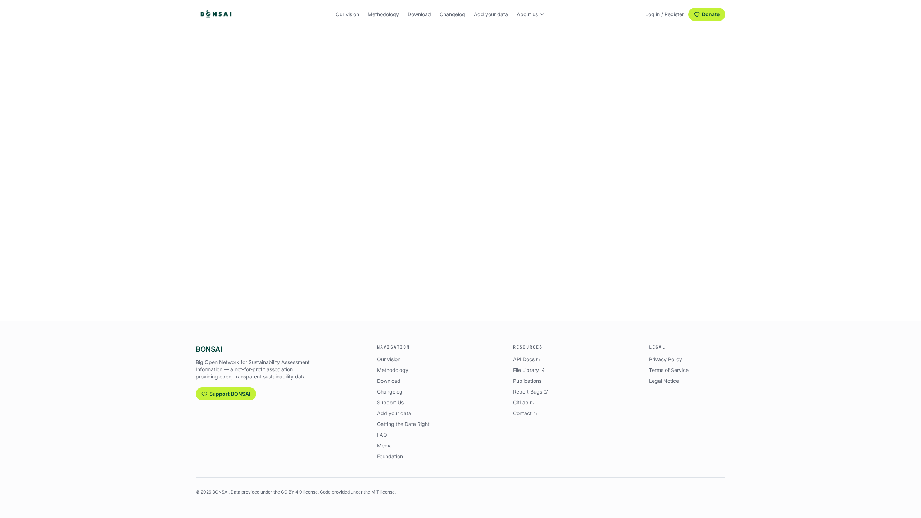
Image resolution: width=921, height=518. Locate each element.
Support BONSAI (229, 394)
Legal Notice (664, 381)
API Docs (524, 359)
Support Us (390, 402)
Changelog (452, 14)
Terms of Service (669, 370)
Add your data (491, 14)
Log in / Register (664, 14)
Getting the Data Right (403, 424)
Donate (711, 14)
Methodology (383, 14)
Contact (522, 413)
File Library (526, 370)
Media (384, 445)
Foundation (390, 456)
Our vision (347, 14)
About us (527, 14)
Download (419, 14)
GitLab (520, 402)
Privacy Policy (665, 359)
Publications (527, 381)
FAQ (382, 435)
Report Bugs (527, 391)
